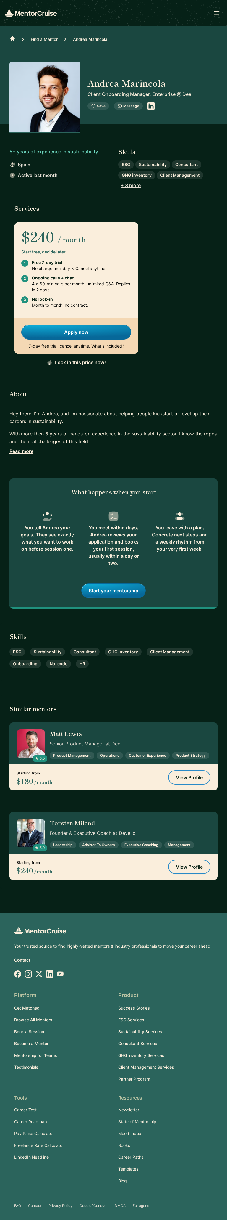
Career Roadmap (30, 1121)
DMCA (120, 1205)
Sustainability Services (140, 1031)
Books (124, 1145)
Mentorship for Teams (35, 1055)
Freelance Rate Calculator (39, 1145)
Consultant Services (137, 1043)
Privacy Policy (60, 1205)
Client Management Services (146, 1067)
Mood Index (129, 1133)
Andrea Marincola (90, 39)
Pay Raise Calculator (34, 1133)
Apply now (76, 332)
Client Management (180, 175)
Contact (22, 959)
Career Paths (130, 1157)
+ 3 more (131, 185)
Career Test (25, 1109)
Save (101, 106)
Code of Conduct (94, 1205)
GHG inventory (137, 175)
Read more (21, 451)
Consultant (186, 164)
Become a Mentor (31, 1043)
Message (131, 106)
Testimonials (26, 1067)
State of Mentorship (137, 1121)
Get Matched (27, 1007)
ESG (126, 164)
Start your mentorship (113, 591)
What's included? (107, 345)
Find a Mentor (44, 39)
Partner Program (134, 1078)
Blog (122, 1180)
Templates (128, 1168)
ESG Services (131, 1019)
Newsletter (128, 1109)
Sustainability (153, 164)
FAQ (17, 1205)
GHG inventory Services (141, 1055)
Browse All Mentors (33, 1019)
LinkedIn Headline (31, 1157)
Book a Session (29, 1031)
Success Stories (134, 1007)
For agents (141, 1205)
